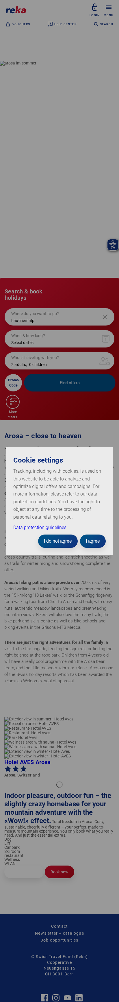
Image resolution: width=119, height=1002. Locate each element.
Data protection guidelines (39, 527)
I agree (93, 541)
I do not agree (58, 541)
